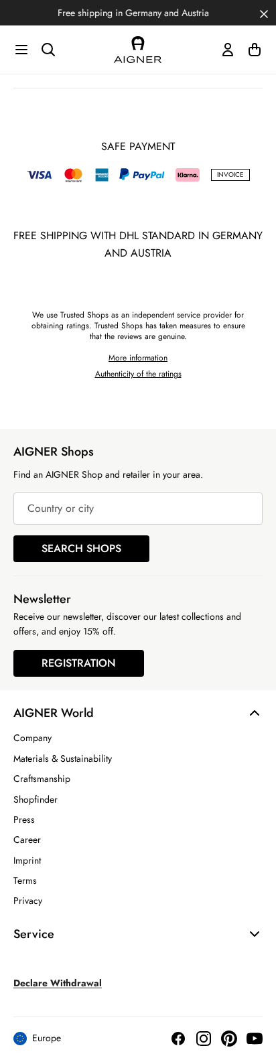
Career (27, 839)
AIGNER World (53, 713)
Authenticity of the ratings (138, 374)
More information (138, 357)
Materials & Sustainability (62, 758)
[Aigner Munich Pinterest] (229, 1039)
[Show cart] (255, 50)
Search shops (81, 548)
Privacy (27, 900)
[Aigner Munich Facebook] (178, 1039)
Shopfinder (35, 799)
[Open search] (48, 50)
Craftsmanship (41, 778)
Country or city (60, 508)
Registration (79, 663)
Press (24, 819)
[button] (264, 12)
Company (32, 737)
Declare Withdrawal (57, 983)
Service (33, 934)
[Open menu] (21, 50)
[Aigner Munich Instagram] (204, 1039)
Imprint (27, 860)
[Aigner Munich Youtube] (255, 1039)
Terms (25, 880)
